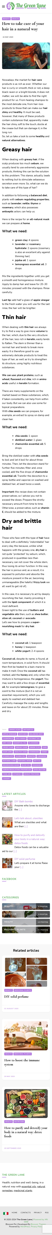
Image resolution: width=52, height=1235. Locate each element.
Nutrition (19, 1122)
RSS (47, 1213)
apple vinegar (9, 734)
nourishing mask (11, 765)
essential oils (29, 1186)
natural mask (24, 761)
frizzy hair (8, 747)
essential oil (20, 743)
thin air (7, 774)
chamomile (8, 738)
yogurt (6, 779)
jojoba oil (20, 756)
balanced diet (36, 734)
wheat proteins (31, 774)
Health (15, 19)
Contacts (26, 1213)
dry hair (7, 743)
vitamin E (17, 774)
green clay (35, 747)
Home (14, 1213)
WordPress (25, 1226)
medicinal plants (23, 1190)
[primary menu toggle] (3, 7)
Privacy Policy (37, 1226)
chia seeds (21, 738)
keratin (31, 756)
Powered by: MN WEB (36, 1220)
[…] (20, 809)
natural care (9, 761)
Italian (5, 1213)
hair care (7, 752)
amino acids (15, 730)
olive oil (26, 765)
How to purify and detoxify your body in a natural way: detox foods (25, 1132)
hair (45, 747)
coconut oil (34, 738)
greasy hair (21, 747)
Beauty (6, 19)
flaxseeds (33, 743)
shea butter (39, 770)
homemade (34, 752)
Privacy (38, 1213)
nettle (37, 761)
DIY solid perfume (16, 997)
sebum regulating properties (17, 770)
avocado (23, 734)
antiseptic (28, 730)
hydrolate (8, 756)
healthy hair (21, 752)
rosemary (37, 765)
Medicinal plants (23, 990)
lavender (41, 756)
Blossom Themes (38, 1224)
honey (44, 752)
